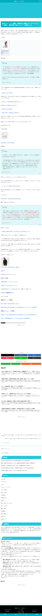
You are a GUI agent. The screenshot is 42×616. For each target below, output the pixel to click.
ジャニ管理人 (21, 609)
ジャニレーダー (34, 609)
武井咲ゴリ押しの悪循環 (7, 109)
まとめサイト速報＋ (21, 611)
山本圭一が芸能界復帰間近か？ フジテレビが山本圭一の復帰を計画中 (15, 318)
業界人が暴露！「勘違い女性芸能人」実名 (9, 303)
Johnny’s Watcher (7, 609)
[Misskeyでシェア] (35, 397)
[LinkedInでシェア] (21, 403)
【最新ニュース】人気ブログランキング (9, 285)
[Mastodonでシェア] (16, 397)
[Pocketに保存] (25, 400)
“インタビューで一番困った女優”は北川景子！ (11, 186)
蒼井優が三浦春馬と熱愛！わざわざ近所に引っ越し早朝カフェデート (16, 231)
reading (12, 198)
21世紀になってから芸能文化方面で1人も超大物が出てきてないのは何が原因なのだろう (19, 314)
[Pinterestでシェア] (11, 403)
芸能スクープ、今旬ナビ (10, 289)
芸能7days (7, 611)
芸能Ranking (34, 611)
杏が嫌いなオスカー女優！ (7, 92)
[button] (34, 358)
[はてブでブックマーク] (16, 400)
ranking (3, 37)
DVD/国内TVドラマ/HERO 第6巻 (7, 142)
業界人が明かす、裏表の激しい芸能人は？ (10, 112)
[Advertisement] (21, 10)
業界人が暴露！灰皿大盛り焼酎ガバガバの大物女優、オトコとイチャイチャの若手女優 (19, 307)
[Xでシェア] (6, 397)
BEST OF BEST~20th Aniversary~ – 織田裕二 (10, 267)
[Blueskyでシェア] (25, 397)
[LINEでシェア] (35, 400)
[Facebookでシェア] (6, 400)
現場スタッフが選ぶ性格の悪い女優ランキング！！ (12, 101)
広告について (3, 577)
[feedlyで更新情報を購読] (11, 364)
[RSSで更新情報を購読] (31, 364)
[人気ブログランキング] (3, 581)
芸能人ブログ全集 (21, 612)
